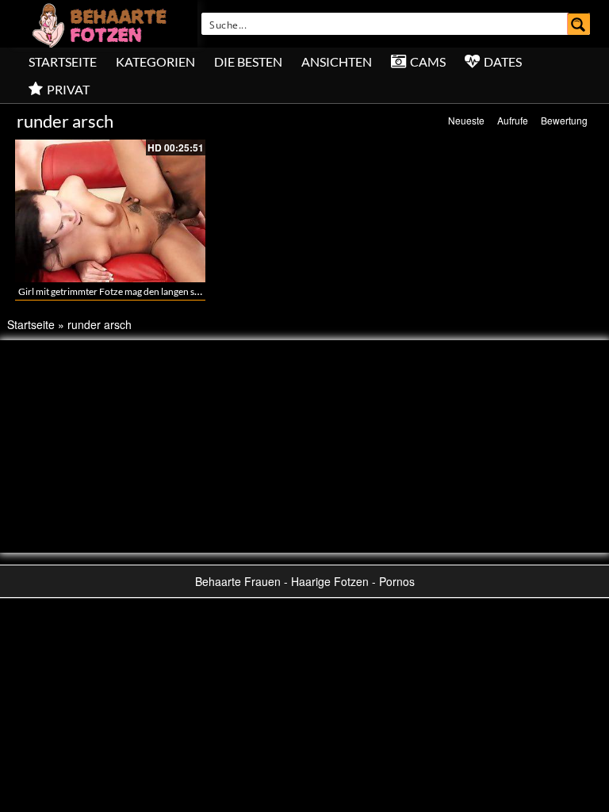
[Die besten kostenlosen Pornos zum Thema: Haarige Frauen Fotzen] (101, 24)
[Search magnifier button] (579, 24)
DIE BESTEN (248, 61)
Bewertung (564, 120)
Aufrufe (512, 120)
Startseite (63, 61)
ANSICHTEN (336, 61)
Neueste (466, 120)
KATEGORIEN (155, 61)
